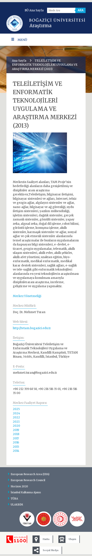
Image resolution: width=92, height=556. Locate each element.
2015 (16, 447)
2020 (16, 426)
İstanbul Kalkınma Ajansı (26, 492)
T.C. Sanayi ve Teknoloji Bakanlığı (60, 518)
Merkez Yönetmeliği (27, 296)
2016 (16, 442)
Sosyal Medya (50, 550)
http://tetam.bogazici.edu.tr (32, 328)
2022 (16, 417)
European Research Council (28, 480)
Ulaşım (72, 539)
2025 (16, 409)
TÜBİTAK (26, 518)
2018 (16, 434)
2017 (16, 438)
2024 (16, 413)
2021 (16, 422)
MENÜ (22, 40)
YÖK (77, 518)
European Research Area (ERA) (30, 474)
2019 (16, 430)
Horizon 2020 (19, 486)
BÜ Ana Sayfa (34, 10)
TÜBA (14, 498)
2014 (16, 451)
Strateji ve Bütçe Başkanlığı (43, 518)
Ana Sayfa (19, 60)
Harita (46, 539)
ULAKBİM (17, 504)
